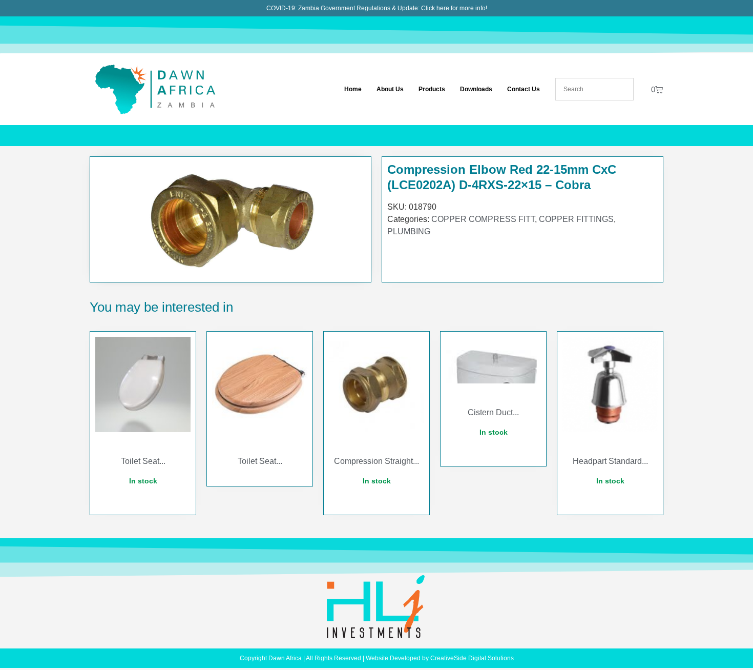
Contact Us (523, 89)
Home (353, 89)
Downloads (476, 89)
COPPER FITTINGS (576, 219)
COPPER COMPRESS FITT (483, 219)
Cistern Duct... (493, 412)
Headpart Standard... (610, 461)
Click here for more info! (454, 8)
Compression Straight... (376, 461)
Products (432, 89)
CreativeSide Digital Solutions (472, 658)
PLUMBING (408, 231)
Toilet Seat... (143, 461)
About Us (390, 89)
